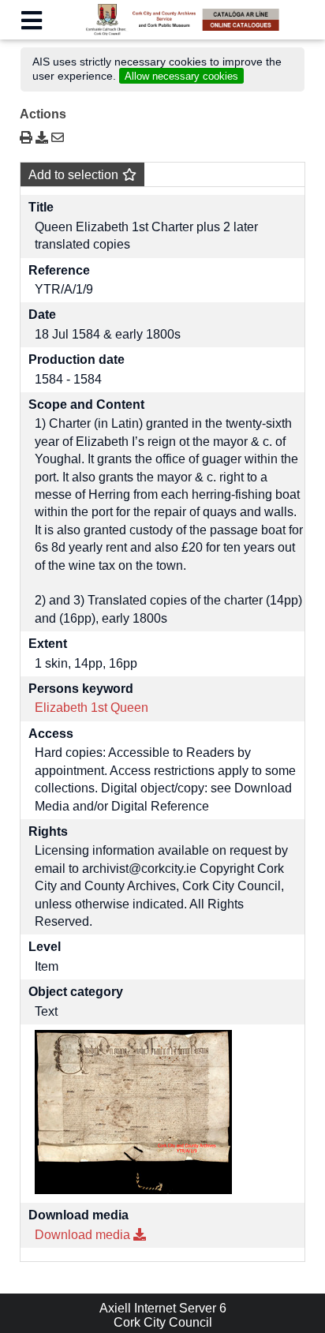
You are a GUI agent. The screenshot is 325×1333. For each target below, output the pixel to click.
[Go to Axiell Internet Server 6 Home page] (162, 31)
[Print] (26, 137)
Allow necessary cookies (181, 76)
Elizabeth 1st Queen (91, 707)
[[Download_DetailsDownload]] (43, 137)
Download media (84, 1234)
